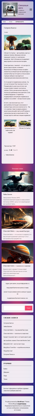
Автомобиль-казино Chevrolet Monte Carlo (17, 340)
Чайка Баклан (10, 155)
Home (4, 21)
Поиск (29, 308)
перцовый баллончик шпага (15, 288)
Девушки (6, 372)
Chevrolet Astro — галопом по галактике (16, 266)
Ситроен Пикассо (9, 354)
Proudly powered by (14, 402)
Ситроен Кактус (9, 323)
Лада (5, 376)
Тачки (10, 21)
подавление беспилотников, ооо (17, 298)
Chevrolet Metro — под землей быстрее (16, 231)
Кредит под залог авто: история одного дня (17, 337)
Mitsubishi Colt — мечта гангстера (14, 344)
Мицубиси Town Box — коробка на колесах (17, 347)
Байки (5, 369)
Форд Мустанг (8, 351)
